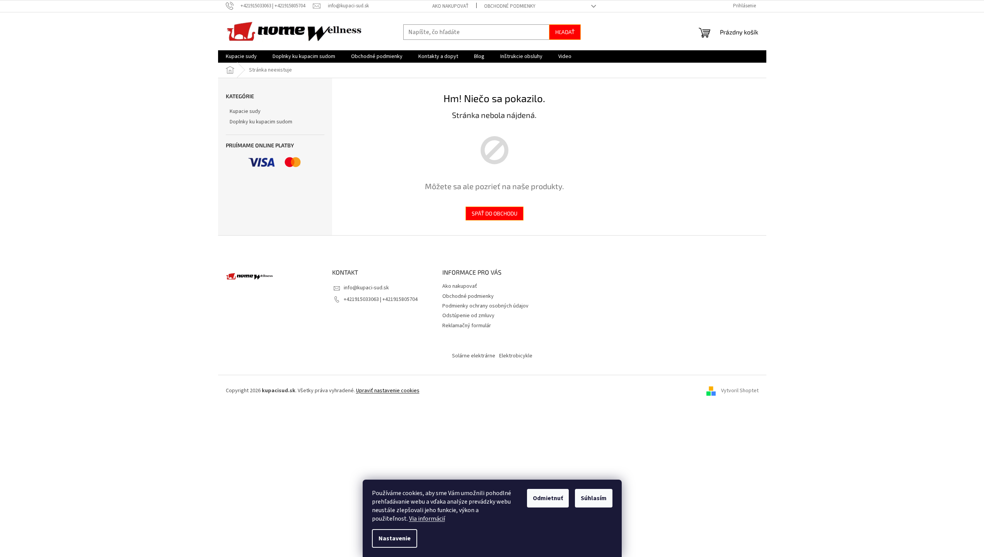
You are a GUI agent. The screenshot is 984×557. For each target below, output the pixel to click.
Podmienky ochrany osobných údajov (485, 306)
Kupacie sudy (245, 111)
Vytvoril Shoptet (740, 391)
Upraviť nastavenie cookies (388, 391)
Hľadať (565, 32)
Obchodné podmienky (509, 6)
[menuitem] (241, 56)
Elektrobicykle (515, 356)
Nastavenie (395, 538)
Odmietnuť (548, 498)
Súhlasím (594, 498)
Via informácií (427, 518)
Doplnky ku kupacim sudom (261, 122)
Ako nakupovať (450, 6)
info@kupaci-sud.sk (366, 288)
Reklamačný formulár (466, 326)
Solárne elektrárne (473, 356)
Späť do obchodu (494, 213)
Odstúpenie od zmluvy (468, 316)
